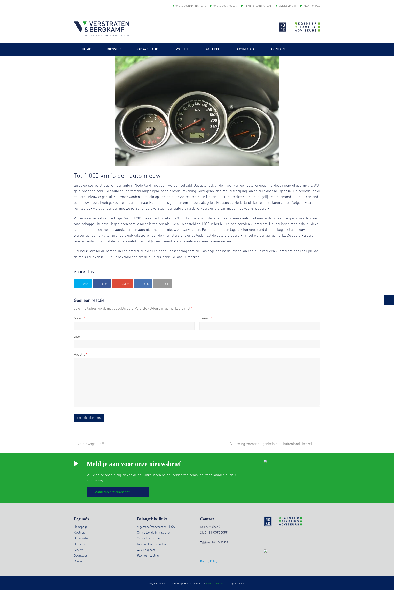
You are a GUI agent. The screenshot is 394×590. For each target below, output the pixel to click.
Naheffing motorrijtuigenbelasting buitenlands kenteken (273, 443)
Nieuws (78, 549)
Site (77, 336)
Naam (79, 318)
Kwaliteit (79, 532)
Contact (79, 561)
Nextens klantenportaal (152, 544)
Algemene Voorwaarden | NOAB (156, 526)
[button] (83, 283)
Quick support (146, 549)
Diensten (79, 544)
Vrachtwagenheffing (92, 443)
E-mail (205, 318)
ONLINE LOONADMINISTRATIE (190, 5)
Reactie (80, 354)
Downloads (81, 555)
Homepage (80, 526)
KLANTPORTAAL (311, 5)
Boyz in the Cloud (215, 583)
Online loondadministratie (153, 532)
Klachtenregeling (148, 555)
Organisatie (81, 538)
